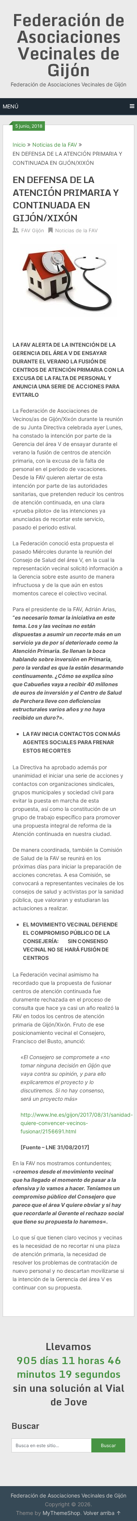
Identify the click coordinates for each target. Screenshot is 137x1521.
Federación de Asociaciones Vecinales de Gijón (68, 44)
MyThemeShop (61, 1513)
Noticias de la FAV (54, 144)
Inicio (19, 144)
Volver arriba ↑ (102, 1513)
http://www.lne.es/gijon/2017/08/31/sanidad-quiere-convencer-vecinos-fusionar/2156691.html (77, 1122)
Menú (10, 106)
